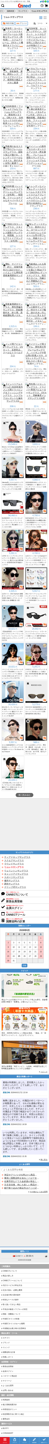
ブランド (6, 1343)
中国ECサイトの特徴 (11, 1319)
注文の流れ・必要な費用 (12, 1290)
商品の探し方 (8, 1276)
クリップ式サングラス (15, 887)
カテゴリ (6, 1338)
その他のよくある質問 (39, 1192)
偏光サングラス (11, 880)
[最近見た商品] (42, 5)
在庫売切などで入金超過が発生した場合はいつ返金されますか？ (21, 1181)
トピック (44, 1072)
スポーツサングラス (14, 877)
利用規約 (6, 1400)
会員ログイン (8, 1371)
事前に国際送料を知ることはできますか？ (21, 1178)
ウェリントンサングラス (16, 871)
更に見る (44, 1160)
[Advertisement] (24, 824)
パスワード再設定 (10, 1376)
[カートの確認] (46, 5)
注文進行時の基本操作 (11, 1295)
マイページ (7, 1381)
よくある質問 (8, 1386)
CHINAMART (8, 1433)
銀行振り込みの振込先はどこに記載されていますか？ (21, 1188)
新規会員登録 (8, 1366)
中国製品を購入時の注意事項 (14, 1328)
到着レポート (8, 1357)
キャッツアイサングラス (16, 874)
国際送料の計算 (9, 1352)
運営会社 (6, 1419)
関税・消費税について (11, 1314)
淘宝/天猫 (10, 23)
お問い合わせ (8, 1390)
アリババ (23, 23)
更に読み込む (24, 795)
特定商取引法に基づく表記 (13, 1414)
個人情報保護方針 (10, 1405)
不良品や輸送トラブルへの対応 (15, 1309)
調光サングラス (11, 884)
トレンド (6, 1347)
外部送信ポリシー (10, 1409)
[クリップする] (4, 29)
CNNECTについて (10, 1271)
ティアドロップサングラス (17, 857)
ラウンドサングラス (14, 864)
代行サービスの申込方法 (12, 1285)
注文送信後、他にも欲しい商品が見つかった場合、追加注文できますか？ (21, 1185)
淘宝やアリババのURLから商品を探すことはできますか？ (21, 1175)
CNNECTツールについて (12, 1280)
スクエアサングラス (14, 860)
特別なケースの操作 (11, 1300)
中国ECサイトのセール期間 (14, 1324)
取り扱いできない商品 (11, 1304)
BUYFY (6, 1428)
